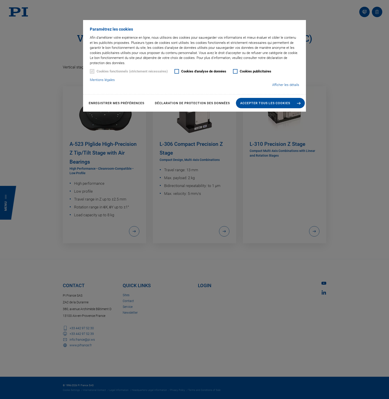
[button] (270, 103)
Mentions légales (102, 80)
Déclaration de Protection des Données (192, 103)
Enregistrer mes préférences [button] (116, 103)
